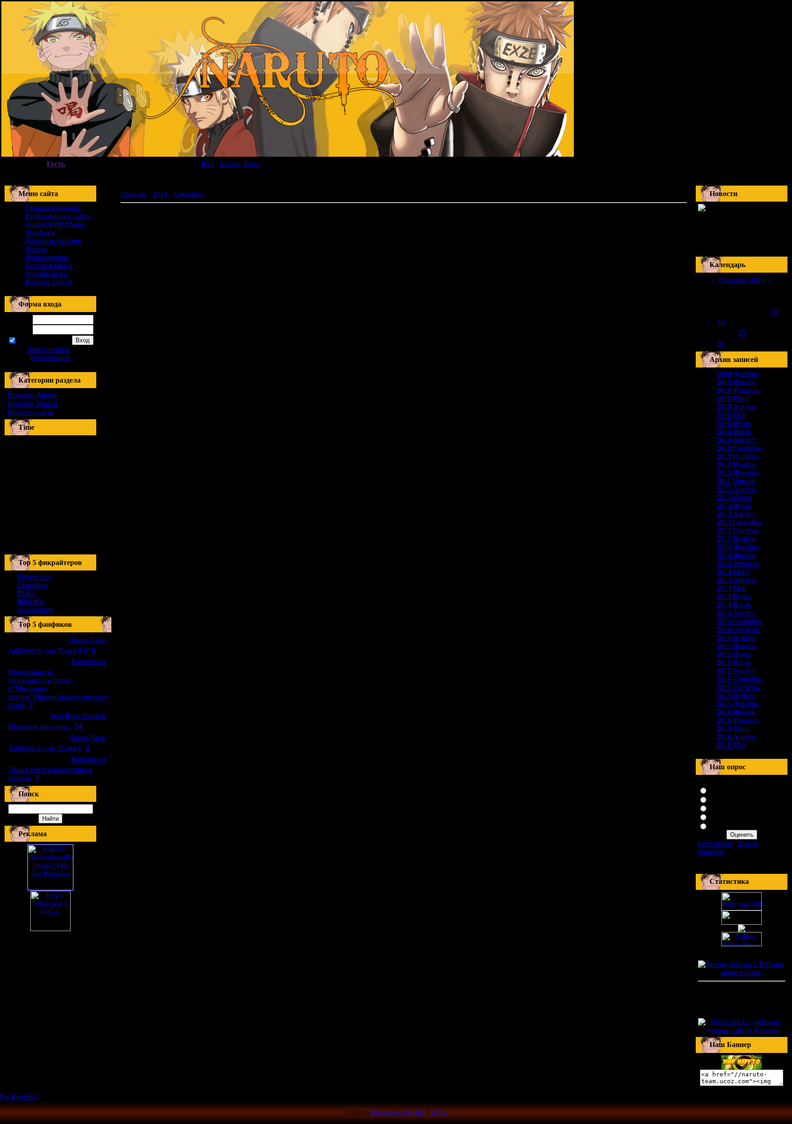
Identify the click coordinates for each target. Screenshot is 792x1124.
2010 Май (731, 415)
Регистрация (50, 358)
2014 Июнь (733, 596)
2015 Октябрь (737, 687)
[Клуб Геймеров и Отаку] (50, 911)
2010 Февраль (737, 390)
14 (774, 312)
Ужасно (721, 825)
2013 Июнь (733, 497)
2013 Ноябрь (736, 539)
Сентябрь (189, 194)
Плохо (719, 816)
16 (721, 322)
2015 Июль (733, 662)
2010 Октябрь (737, 456)
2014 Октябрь (737, 629)
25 (742, 333)
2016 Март (732, 728)
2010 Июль (733, 431)
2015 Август (735, 670)
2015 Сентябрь (739, 679)
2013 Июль (733, 506)
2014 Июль (733, 605)
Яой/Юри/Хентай (77, 716)
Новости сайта (30, 412)
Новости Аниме (32, 395)
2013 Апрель (736, 489)
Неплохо (723, 807)
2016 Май (731, 745)
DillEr (26, 593)
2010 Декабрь (737, 473)
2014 (160, 194)
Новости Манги (32, 403)
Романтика (88, 661)
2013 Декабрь (737, 547)
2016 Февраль (737, 720)
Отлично (723, 790)
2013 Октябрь (737, 530)
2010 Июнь (733, 423)
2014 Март (732, 572)
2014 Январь (736, 555)
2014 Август (735, 613)
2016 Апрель (736, 736)
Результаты (715, 843)
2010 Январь (736, 382)
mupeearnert (35, 610)
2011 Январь (735, 481)
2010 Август (735, 440)
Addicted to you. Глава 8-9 (48, 650)
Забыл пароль (49, 349)
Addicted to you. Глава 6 (45, 748)
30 (721, 343)
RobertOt (30, 601)
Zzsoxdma (32, 585)
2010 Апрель (736, 407)
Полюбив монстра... (39, 726)
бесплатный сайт (398, 1112)
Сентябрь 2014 (741, 280)
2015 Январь (736, 646)
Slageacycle (34, 577)
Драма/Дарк (86, 640)
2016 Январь (736, 712)
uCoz (439, 1112)
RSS (207, 164)
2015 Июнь (733, 654)
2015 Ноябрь (736, 695)
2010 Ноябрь (736, 464)
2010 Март (732, 398)
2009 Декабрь (737, 374)
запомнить (33, 341)
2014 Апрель (736, 580)
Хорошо (722, 799)
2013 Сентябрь (739, 522)
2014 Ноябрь (736, 638)
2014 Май (731, 588)
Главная (133, 194)
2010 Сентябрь (739, 448)
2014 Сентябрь (739, 621)
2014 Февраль (737, 563)
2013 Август (735, 514)
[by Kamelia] (19, 1097)
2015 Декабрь (737, 703)
